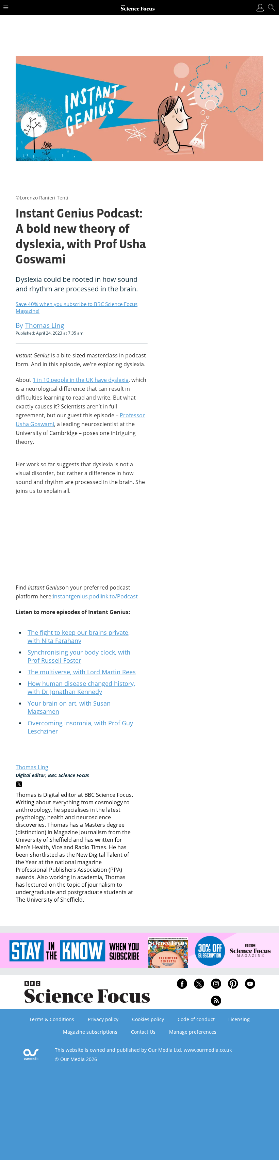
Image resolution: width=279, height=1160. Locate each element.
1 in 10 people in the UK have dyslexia (81, 380)
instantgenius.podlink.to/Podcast (95, 596)
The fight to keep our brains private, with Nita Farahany (79, 636)
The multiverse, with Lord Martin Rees (82, 672)
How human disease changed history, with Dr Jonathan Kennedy (81, 687)
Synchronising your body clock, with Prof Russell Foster (79, 656)
